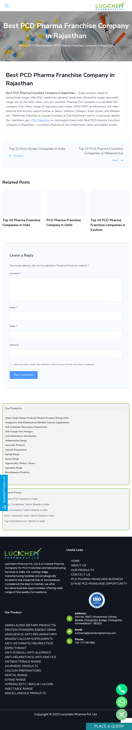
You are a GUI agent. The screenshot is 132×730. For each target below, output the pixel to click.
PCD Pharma (36, 45)
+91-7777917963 (85, 643)
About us (78, 565)
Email (13, 326)
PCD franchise (40, 120)
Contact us (80, 575)
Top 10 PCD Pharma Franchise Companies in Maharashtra (100, 151)
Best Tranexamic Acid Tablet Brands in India (29, 515)
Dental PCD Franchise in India (21, 499)
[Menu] (7, 5)
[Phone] (121, 689)
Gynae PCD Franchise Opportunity (99, 584)
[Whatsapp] (121, 702)
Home (23, 45)
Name (13, 307)
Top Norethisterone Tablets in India (24, 521)
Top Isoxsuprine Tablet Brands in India (25, 510)
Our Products (82, 570)
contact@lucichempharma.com (95, 633)
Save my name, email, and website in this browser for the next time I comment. (54, 364)
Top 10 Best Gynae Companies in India (37, 149)
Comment (15, 273)
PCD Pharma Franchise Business (97, 579)
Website (14, 344)
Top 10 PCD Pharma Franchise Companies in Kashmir (107, 225)
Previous (19, 156)
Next (115, 160)
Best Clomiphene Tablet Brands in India (26, 504)
